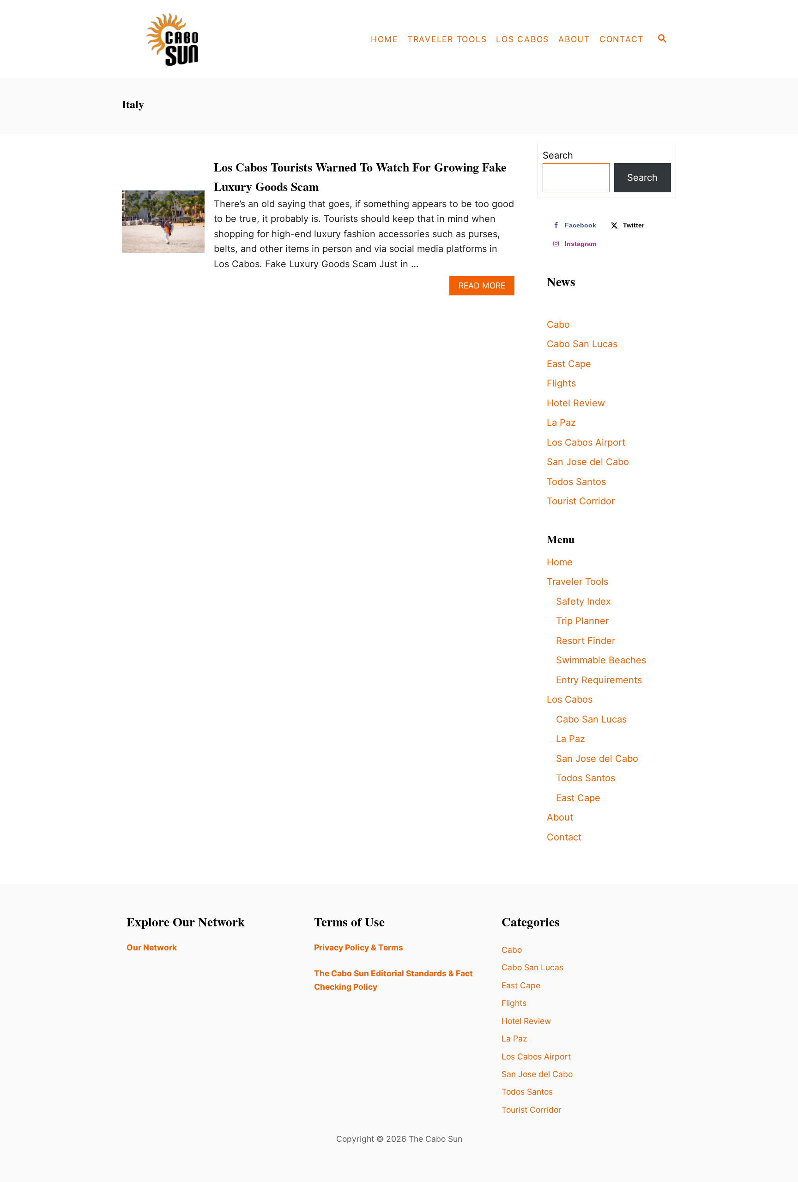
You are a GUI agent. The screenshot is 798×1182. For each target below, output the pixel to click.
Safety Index (583, 601)
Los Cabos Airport (586, 442)
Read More (486, 287)
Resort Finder (585, 640)
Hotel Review (576, 403)
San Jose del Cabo (588, 461)
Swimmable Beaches (601, 660)
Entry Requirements (599, 680)
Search (558, 155)
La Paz (561, 422)
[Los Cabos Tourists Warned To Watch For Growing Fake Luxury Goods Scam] (163, 226)
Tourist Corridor (581, 501)
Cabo (558, 324)
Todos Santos (576, 481)
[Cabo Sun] (205, 39)
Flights (561, 383)
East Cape (569, 363)
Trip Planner (582, 620)
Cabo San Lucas (582, 343)
